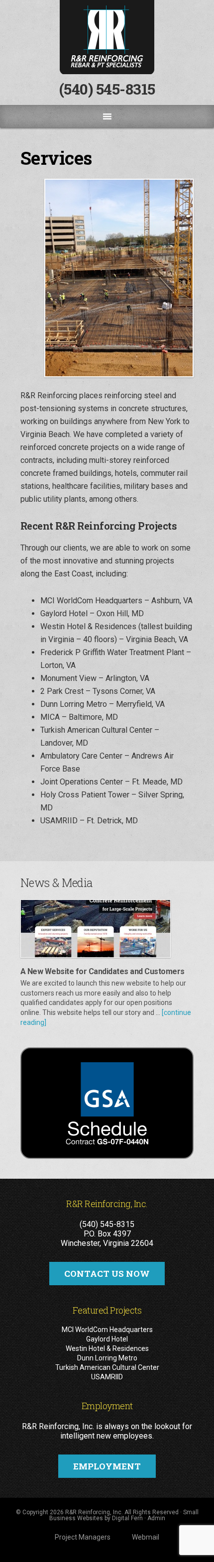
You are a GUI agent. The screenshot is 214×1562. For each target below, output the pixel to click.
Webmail (145, 1537)
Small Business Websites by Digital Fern (124, 1515)
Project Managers (82, 1537)
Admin (156, 1518)
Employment (107, 1466)
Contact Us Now (107, 1273)
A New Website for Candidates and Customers (102, 971)
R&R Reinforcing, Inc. (107, 37)
